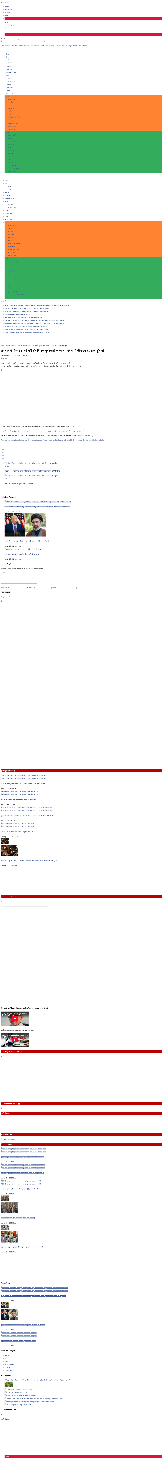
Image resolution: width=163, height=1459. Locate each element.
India (9, 60)
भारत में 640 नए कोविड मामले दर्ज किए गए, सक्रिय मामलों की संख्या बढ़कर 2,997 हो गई (32, 471)
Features (8, 66)
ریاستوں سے (11, 150)
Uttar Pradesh (12, 126)
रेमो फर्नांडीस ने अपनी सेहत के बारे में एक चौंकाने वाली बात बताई (18, 1218)
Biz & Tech (9, 69)
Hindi (7, 96)
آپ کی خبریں (12, 135)
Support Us (7, 18)
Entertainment (10, 87)
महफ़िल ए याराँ (11, 129)
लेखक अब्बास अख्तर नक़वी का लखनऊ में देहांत (17, 314)
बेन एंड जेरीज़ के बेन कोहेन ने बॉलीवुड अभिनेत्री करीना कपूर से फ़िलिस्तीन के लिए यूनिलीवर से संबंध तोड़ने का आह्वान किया (37, 305)
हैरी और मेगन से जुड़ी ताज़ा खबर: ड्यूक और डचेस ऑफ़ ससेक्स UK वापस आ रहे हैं (26, 326)
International (11, 81)
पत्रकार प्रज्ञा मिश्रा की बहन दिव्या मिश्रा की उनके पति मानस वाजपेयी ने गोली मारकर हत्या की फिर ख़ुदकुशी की (34, 323)
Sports (7, 75)
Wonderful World (11, 72)
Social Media (9, 93)
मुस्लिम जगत (11, 120)
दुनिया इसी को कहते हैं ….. (14, 117)
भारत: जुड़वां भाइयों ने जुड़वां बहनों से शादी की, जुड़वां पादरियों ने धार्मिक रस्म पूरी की (23, 1247)
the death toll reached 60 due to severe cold (71, 440)
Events (8, 90)
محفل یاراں (11, 171)
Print (2, 358)
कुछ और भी (11, 108)
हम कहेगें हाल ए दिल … (13, 123)
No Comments (23, 355)
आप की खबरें (11, 102)
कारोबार (10, 105)
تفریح (9, 147)
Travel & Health (9, 1364)
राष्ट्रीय (10, 114)
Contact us (7, 15)
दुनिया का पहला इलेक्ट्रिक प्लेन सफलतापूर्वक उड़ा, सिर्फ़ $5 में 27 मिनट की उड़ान (26, 311)
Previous (7, 466)
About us (7, 6)
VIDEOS (8, 84)
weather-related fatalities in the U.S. (94, 440)
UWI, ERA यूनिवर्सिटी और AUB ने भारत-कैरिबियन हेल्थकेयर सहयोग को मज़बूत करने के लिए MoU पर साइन (34, 320)
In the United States (34, 440)
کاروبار (10, 159)
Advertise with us (9, 9)
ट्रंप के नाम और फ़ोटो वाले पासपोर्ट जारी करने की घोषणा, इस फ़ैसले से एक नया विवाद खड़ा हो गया (27, 815)
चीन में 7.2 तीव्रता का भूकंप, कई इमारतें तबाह (19, 484)
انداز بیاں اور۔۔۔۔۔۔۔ (14, 168)
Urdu (7, 132)
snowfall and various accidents (49, 440)
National (10, 78)
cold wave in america (10, 440)
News (6, 183)
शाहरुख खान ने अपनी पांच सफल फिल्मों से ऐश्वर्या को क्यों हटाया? (22, 554)
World (10, 63)
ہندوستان (11, 162)
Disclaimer (7, 12)
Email (5, 358)
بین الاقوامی (11, 144)
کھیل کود (10, 156)
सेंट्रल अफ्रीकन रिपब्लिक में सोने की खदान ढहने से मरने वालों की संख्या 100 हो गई (27, 332)
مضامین (10, 153)
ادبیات (10, 138)
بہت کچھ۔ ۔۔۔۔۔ (13, 141)
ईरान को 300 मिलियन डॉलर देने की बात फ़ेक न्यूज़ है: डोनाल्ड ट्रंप (18, 799)
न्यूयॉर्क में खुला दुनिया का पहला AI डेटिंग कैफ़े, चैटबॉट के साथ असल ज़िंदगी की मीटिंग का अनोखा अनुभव (29, 860)
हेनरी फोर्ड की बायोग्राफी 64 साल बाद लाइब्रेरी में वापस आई (17, 831)
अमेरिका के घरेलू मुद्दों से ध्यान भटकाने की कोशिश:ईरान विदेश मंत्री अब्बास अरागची (26, 329)
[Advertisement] (23, 56)
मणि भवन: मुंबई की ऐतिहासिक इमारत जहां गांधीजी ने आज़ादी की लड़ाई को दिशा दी (22, 1173)
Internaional (11, 99)
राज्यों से (10, 111)
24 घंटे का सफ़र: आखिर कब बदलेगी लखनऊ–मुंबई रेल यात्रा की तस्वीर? (20, 1189)
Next (6, 479)
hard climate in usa (22, 440)
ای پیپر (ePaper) (12, 165)
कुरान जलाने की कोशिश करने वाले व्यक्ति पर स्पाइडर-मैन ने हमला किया (23, 317)
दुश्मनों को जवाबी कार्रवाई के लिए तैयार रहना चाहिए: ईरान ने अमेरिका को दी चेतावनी (27, 308)
